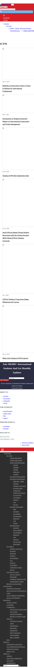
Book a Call (11, 651)
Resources (6, 600)
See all (15, 504)
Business (16, 511)
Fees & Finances (15, 633)
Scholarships (14, 635)
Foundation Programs (17, 477)
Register (6, 18)
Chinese (15, 474)
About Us (6, 654)
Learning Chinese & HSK (18, 579)
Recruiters (6, 428)
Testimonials (6, 401)
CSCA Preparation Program (16, 647)
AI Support (10, 605)
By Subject (10, 546)
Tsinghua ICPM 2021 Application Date (15, 176)
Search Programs (7, 411)
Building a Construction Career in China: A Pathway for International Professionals (16, 88)
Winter (15, 470)
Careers (5, 403)
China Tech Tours (12, 649)
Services (6, 642)
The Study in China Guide (18, 609)
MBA (14, 509)
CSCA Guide (13, 612)
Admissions (13, 630)
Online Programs (16, 458)
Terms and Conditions (27, 442)
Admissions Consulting (14, 644)
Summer (29, 30)
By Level (9, 26)
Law (14, 502)
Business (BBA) (18, 488)
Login (5, 20)
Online (25, 30)
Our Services (6, 398)
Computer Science (19, 493)
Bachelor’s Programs (17, 479)
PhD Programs (14, 525)
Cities (12, 623)
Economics (16, 497)
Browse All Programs (14, 584)
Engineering (17, 516)
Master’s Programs (16, 507)
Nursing (16, 484)
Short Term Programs (25, 28)
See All (12, 570)
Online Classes (7, 413)
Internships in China (17, 581)
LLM (14, 521)
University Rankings (14, 588)
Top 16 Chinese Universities (16, 595)
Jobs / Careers (14, 637)
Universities (6, 426)
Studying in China (13, 572)
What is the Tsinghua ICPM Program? (15, 358)
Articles (9, 619)
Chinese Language (19, 486)
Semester (16, 472)
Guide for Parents (16, 614)
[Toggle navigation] (12, 5)
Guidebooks (11, 607)
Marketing (17, 491)
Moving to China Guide (17, 616)
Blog (4, 416)
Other (15, 523)
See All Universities (13, 598)
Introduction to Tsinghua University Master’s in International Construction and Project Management (15, 121)
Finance (16, 500)
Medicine (16, 518)
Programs (6, 24)
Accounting (17, 495)
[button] (1, 12)
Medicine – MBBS (18, 481)
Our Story (5, 396)
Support (5, 418)
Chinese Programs (16, 460)
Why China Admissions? (14, 658)
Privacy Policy (25, 445)
